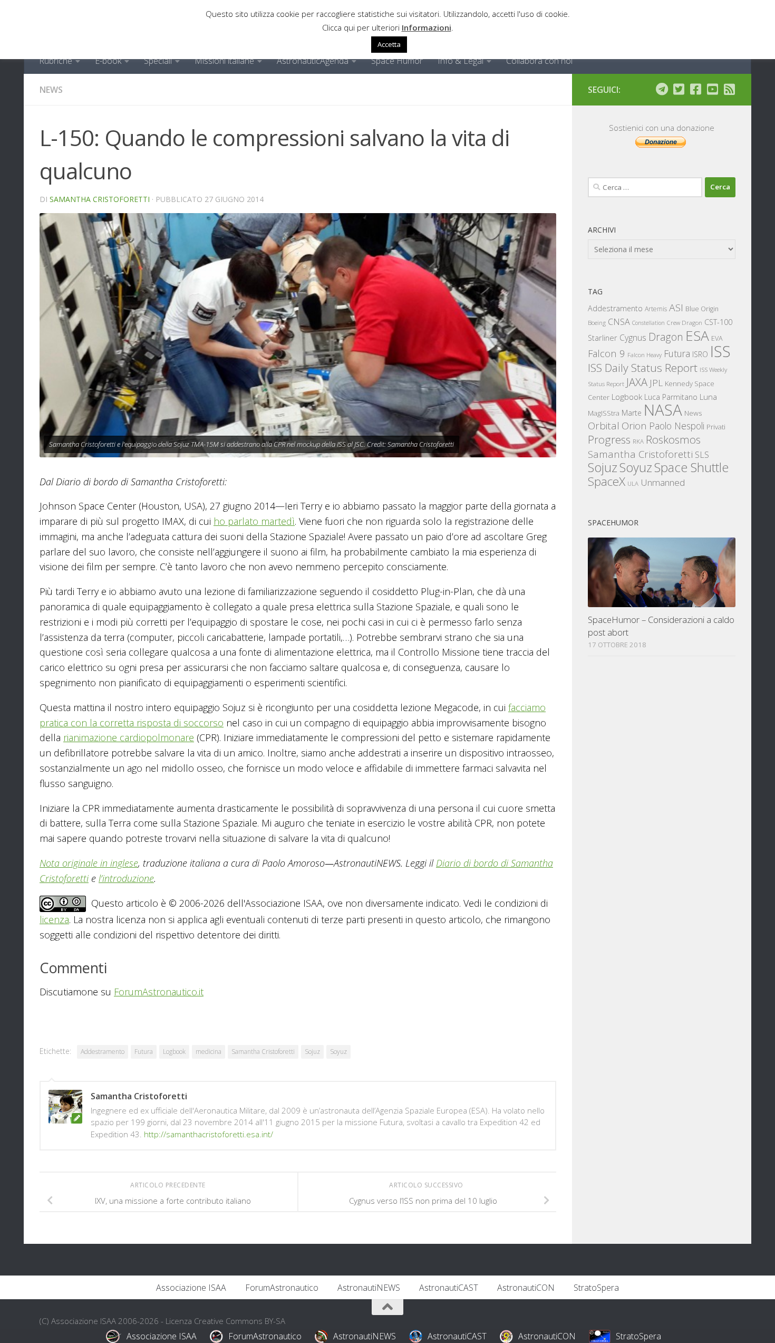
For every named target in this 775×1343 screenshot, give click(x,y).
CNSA (619, 322)
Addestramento (102, 1051)
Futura (143, 1051)
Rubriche (55, 60)
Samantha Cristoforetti (100, 199)
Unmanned (663, 482)
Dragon (665, 337)
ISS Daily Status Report (643, 367)
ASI (676, 307)
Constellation (648, 323)
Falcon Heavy (644, 355)
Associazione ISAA (191, 1287)
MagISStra (603, 413)
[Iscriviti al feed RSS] (729, 89)
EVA (717, 338)
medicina (208, 1051)
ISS (720, 351)
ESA (697, 335)
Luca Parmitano (671, 397)
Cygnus (632, 337)
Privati (715, 426)
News (51, 89)
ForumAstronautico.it (159, 991)
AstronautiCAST (448, 1287)
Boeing (597, 323)
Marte (632, 413)
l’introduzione (126, 878)
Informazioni (426, 27)
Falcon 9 (606, 353)
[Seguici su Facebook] (695, 89)
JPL (656, 383)
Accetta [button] (389, 44)
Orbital (603, 426)
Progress (609, 439)
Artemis (656, 308)
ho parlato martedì (254, 521)
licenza (54, 919)
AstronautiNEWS (368, 1287)
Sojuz (312, 1051)
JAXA (636, 382)
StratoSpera (596, 1287)
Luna (708, 396)
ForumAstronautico (281, 1287)
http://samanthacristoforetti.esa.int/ (208, 1134)
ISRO (700, 354)
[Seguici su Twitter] (678, 89)
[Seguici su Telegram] (661, 89)
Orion (634, 426)
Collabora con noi (539, 60)
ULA (632, 483)
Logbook (174, 1051)
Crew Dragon (684, 323)
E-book (108, 60)
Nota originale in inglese (89, 863)
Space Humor (397, 60)
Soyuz (338, 1051)
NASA (663, 409)
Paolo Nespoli (676, 425)
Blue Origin (702, 308)
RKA (638, 441)
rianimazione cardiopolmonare (128, 737)
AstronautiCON (526, 1287)
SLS (702, 455)
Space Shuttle (691, 467)
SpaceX (606, 481)
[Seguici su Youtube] (712, 89)
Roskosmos (673, 439)
